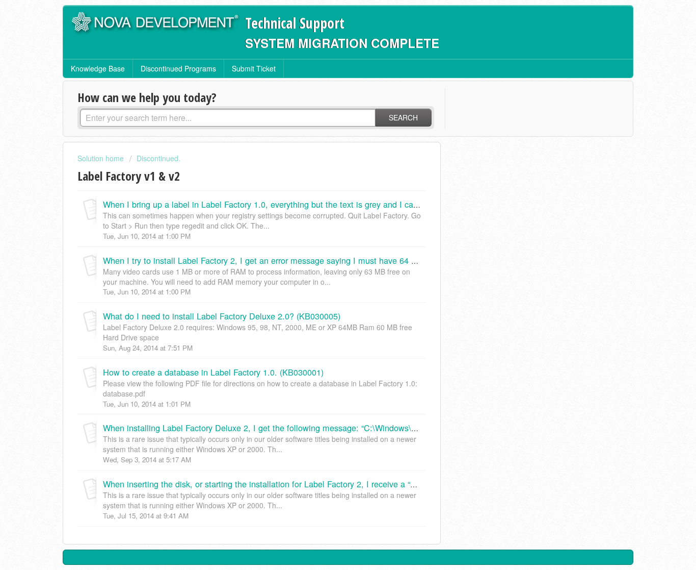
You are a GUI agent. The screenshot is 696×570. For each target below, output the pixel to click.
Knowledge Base (98, 68)
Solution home (101, 158)
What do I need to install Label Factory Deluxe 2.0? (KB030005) (221, 316)
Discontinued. (158, 158)
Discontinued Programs (178, 68)
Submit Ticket (254, 68)
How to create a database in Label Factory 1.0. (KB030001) (213, 372)
